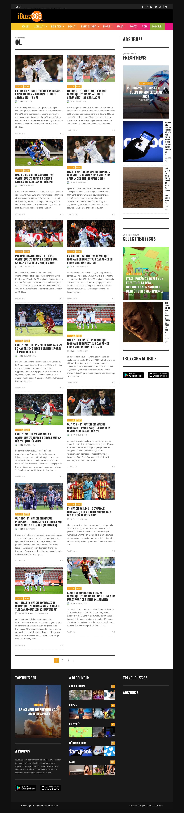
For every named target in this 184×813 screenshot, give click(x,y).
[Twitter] (156, 6)
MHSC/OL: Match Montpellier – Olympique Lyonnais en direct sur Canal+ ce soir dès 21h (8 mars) (36, 259)
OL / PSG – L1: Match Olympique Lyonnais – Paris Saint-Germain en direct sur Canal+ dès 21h (88, 428)
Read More (19, 133)
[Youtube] (160, 6)
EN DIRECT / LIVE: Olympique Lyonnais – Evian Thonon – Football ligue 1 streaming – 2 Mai (39, 94)
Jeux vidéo (74, 724)
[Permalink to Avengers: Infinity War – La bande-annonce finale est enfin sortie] (109, 713)
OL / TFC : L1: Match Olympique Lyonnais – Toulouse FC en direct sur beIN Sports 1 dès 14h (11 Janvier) (39, 522)
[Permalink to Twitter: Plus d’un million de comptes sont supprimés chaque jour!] (109, 751)
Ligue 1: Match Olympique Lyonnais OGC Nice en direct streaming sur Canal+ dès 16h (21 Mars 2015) (88, 175)
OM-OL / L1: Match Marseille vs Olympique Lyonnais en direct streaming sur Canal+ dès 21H (34, 178)
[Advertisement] (120, 16)
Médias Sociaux (77, 743)
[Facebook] (142, 6)
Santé (72, 762)
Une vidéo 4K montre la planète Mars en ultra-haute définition (167, 184)
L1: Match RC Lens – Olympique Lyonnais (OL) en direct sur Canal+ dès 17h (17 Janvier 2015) (89, 512)
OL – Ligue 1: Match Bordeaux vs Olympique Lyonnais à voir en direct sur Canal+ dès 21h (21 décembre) (38, 606)
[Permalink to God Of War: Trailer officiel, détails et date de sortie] (98, 732)
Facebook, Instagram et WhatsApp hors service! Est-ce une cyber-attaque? (168, 137)
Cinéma (73, 705)
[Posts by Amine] (16, 101)
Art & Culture (77, 686)
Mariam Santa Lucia (26, 613)
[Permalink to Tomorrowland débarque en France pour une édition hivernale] (98, 695)
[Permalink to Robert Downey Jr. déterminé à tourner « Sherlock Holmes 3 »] (98, 713)
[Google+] (147, 6)
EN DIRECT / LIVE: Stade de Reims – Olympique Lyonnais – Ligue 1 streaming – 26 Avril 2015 (87, 94)
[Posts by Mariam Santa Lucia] (16, 613)
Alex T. (21, 267)
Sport (26, 87)
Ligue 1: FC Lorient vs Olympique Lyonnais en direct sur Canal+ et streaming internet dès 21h (88, 343)
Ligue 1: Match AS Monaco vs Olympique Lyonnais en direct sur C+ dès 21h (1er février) (38, 437)
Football (19, 87)
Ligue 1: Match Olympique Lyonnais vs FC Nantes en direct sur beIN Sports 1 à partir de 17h (38, 348)
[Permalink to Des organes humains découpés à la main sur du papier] (109, 695)
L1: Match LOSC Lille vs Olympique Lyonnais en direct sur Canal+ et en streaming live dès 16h (90, 259)
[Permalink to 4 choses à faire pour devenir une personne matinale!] (80, 770)
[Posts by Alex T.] (16, 267)
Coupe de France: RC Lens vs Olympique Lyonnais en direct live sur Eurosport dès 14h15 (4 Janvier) (91, 596)
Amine (21, 101)
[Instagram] (151, 6)
